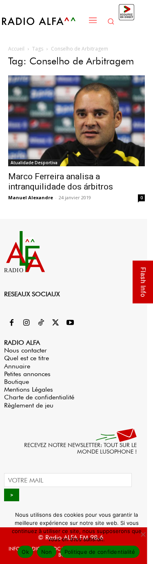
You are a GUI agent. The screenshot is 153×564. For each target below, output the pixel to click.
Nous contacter (25, 350)
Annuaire (17, 366)
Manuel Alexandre (30, 197)
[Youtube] (70, 323)
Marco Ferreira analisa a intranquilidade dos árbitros (60, 182)
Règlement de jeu (28, 405)
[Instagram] (26, 323)
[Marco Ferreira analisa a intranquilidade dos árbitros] (76, 120)
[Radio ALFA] (43, 21)
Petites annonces (27, 374)
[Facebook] (11, 323)
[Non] (143, 534)
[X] (55, 323)
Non (46, 552)
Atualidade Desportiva (34, 162)
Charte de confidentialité (39, 397)
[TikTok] (40, 323)
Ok (25, 552)
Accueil (16, 48)
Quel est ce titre (26, 358)
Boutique (16, 382)
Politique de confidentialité (99, 552)
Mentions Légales (28, 389)
